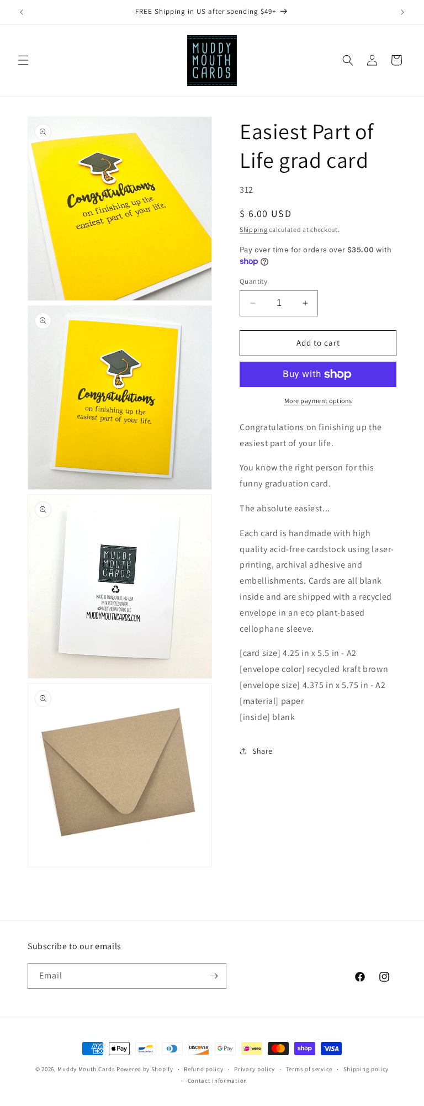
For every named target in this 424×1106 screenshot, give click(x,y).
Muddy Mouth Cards (86, 1069)
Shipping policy (366, 1069)
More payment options (318, 400)
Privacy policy (254, 1069)
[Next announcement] (402, 12)
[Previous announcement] (21, 12)
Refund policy (203, 1069)
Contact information (217, 1080)
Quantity (253, 281)
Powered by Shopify (144, 1069)
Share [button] (262, 751)
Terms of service (309, 1069)
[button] (23, 60)
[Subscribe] (214, 976)
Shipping (254, 229)
